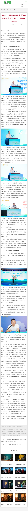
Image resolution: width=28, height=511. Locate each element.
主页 (7, 9)
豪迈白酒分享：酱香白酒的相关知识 (7, 477)
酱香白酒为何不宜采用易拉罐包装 (7, 491)
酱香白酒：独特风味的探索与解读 (20, 491)
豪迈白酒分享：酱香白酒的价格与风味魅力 (7, 464)
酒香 (10, 9)
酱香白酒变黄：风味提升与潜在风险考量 (20, 504)
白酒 (14, 9)
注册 (22, 6)
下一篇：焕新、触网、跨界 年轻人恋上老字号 (12, 444)
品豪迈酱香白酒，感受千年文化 (20, 464)
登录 (22, 4)
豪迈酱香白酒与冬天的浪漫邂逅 (7, 504)
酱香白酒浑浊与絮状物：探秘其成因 (20, 477)
